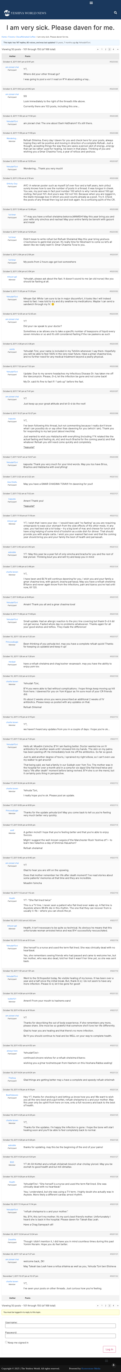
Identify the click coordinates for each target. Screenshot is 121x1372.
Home (4, 37)
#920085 (114, 116)
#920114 (114, 825)
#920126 (114, 1140)
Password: (11, 1332)
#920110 (114, 717)
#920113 (114, 805)
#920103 (114, 547)
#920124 (114, 1089)
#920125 (114, 1115)
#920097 (114, 391)
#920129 (114, 1204)
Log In (109, 1349)
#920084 (114, 89)
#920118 (114, 940)
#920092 (114, 271)
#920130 (114, 1234)
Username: (11, 1322)
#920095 (114, 344)
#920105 (114, 597)
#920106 (114, 614)
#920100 (114, 476)
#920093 (114, 291)
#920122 (114, 1045)
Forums (11, 37)
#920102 (114, 515)
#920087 (114, 161)
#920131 (114, 1254)
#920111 (114, 739)
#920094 (114, 314)
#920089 (114, 209)
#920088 (114, 178)
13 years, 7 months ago (65, 42)
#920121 (114, 1010)
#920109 (114, 676)
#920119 (114, 971)
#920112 (114, 783)
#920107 (114, 636)
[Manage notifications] (113, 1365)
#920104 (114, 566)
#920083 (114, 62)
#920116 (114, 893)
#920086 (114, 133)
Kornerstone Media (90, 1368)
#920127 (114, 1157)
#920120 (114, 993)
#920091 (114, 254)
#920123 (114, 1072)
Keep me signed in (18, 1342)
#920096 (114, 366)
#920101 (114, 493)
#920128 (114, 1176)
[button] (91, 2)
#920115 (114, 857)
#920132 (114, 1276)
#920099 (114, 457)
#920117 (114, 920)
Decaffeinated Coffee (25, 37)
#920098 (114, 413)
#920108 (114, 656)
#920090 (114, 232)
